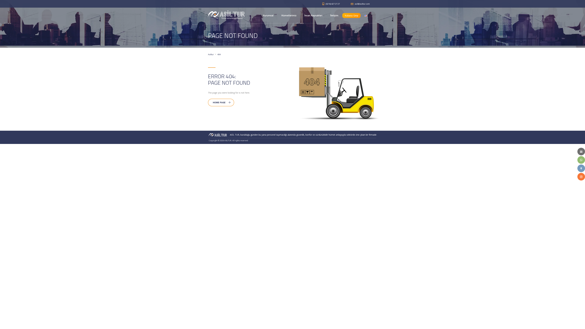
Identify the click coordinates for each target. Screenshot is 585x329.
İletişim (334, 15)
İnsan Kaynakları (313, 15)
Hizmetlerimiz (288, 15)
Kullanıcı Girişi (351, 15)
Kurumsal (268, 15)
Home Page (219, 102)
